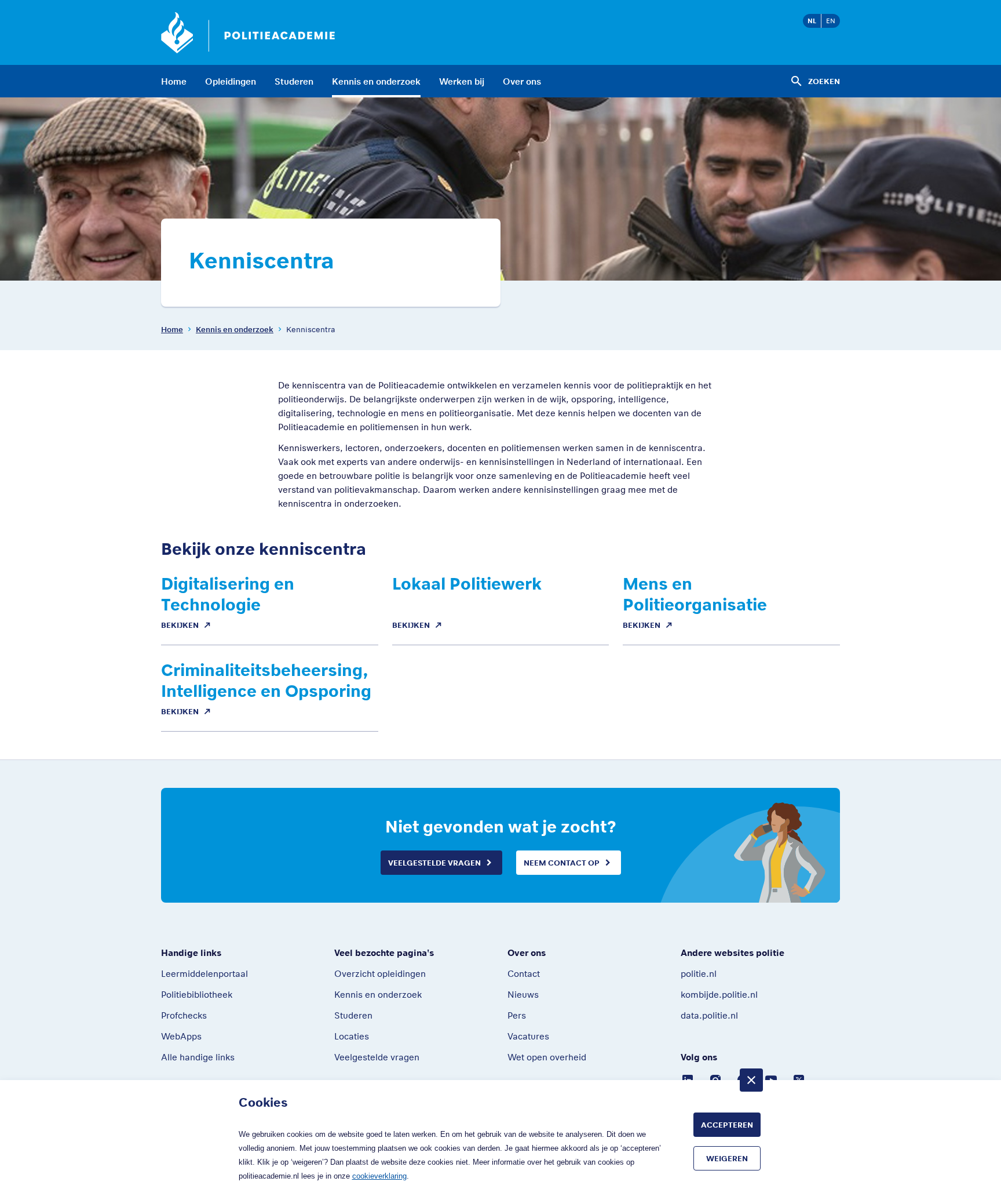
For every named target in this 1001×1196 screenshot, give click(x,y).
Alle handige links (198, 1057)
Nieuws (523, 994)
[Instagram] (715, 1079)
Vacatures (528, 1036)
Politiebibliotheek (196, 994)
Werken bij (461, 81)
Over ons (522, 81)
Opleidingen (230, 81)
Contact (523, 973)
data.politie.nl (709, 1015)
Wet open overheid (546, 1057)
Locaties (351, 1036)
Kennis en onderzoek (376, 81)
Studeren (294, 81)
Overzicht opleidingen (380, 973)
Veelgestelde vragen (434, 862)
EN (830, 20)
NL (812, 20)
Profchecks (184, 1015)
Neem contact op (562, 862)
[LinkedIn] (688, 1079)
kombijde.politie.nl (719, 994)
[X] (799, 1079)
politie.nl (699, 973)
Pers (516, 1015)
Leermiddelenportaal (204, 973)
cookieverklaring (379, 1176)
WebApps (181, 1036)
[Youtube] (771, 1079)
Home (174, 81)
